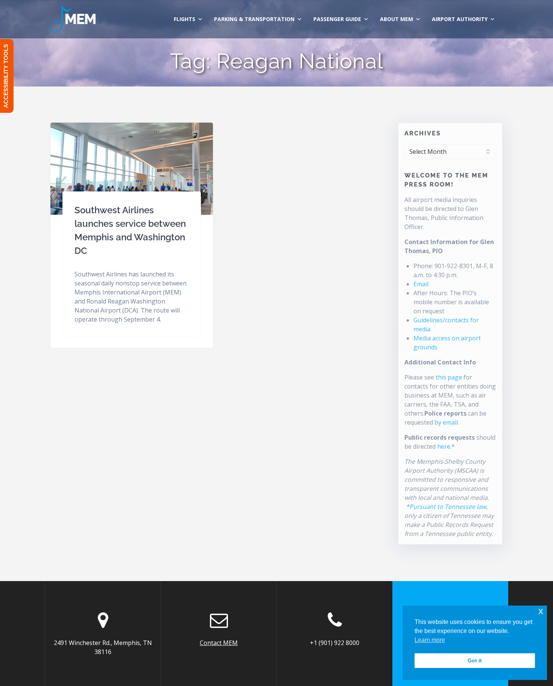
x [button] (540, 611)
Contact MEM (219, 643)
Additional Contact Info (440, 362)
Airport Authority (460, 19)
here (443, 446)
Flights (184, 19)
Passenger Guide (337, 19)
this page (449, 377)
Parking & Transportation (254, 19)
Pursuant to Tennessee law (447, 506)
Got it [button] (475, 660)
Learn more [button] (430, 640)
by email (446, 422)
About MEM (396, 19)
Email (420, 284)
